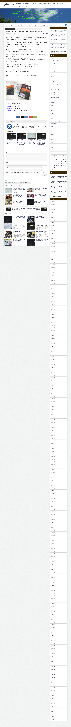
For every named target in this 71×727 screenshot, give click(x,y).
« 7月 (52, 169)
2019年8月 (53, 422)
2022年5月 (53, 335)
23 (51, 165)
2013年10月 (53, 606)
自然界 (52, 144)
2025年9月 (53, 230)
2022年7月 (53, 330)
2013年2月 (53, 624)
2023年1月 (53, 314)
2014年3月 (53, 593)
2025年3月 (53, 246)
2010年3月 (53, 703)
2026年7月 (53, 204)
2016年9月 (53, 514)
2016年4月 (53, 527)
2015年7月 (53, 551)
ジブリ (52, 68)
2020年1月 (53, 409)
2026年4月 (53, 212)
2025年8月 (53, 233)
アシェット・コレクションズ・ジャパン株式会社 (56, 3)
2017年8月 (53, 485)
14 (63, 161)
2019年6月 (53, 427)
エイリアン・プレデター (55, 60)
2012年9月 (53, 637)
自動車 (52, 142)
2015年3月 (53, 561)
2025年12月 (53, 222)
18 (56, 163)
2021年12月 (53, 348)
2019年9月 (53, 419)
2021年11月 (53, 351)
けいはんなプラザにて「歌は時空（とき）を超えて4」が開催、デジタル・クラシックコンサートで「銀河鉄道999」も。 (59, 35)
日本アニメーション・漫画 (55, 115)
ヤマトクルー (15, 182)
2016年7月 (53, 519)
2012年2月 (53, 656)
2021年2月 (53, 375)
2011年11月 (53, 664)
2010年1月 (53, 708)
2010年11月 (53, 682)
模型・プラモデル (54, 123)
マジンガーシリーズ (54, 84)
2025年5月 (53, 241)
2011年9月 (53, 666)
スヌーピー (53, 73)
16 (51, 163)
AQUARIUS (46, 33)
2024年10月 (53, 259)
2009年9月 (53, 719)
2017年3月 (53, 498)
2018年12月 (53, 443)
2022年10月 (53, 322)
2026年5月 (53, 209)
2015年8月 (53, 548)
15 (65, 161)
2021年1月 (53, 377)
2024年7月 (53, 267)
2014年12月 (53, 569)
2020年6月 (53, 396)
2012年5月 (53, 648)
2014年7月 (53, 582)
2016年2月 (53, 532)
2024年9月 (53, 262)
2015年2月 (53, 564)
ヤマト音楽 (53, 92)
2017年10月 (53, 480)
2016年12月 (53, 506)
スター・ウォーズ (54, 71)
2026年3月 (53, 214)
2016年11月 (53, 509)
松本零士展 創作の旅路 (43, 3)
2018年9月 (53, 451)
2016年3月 (53, 530)
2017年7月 (53, 488)
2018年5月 (53, 461)
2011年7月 (53, 669)
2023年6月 (53, 301)
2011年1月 (53, 677)
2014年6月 (53, 585)
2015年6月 (53, 553)
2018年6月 (53, 459)
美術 (52, 139)
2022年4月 (53, 338)
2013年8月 (53, 611)
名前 (7, 162)
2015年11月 (53, 540)
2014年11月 (53, 572)
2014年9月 (53, 577)
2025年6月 (53, 238)
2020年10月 (53, 385)
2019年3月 (53, 435)
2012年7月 (53, 643)
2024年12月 (53, 254)
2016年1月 (53, 535)
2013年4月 (53, 619)
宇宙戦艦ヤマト (10, 106)
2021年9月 (53, 356)
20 (61, 163)
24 (54, 165)
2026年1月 (53, 220)
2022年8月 (53, 327)
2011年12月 (53, 661)
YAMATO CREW (34, 3)
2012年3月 (53, 653)
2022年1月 (53, 346)
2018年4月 (53, 464)
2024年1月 (53, 283)
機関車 (52, 126)
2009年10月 (53, 716)
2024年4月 (53, 275)
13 (61, 161)
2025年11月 (53, 225)
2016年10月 (53, 511)
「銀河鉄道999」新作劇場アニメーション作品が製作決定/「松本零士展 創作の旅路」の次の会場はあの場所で (59, 176)
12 (58, 161)
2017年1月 (53, 503)
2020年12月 (53, 380)
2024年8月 (53, 264)
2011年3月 (53, 674)
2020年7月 (53, 393)
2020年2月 (53, 406)
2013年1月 (53, 627)
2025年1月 (53, 251)
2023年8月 (53, 296)
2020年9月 (53, 388)
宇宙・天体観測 (53, 100)
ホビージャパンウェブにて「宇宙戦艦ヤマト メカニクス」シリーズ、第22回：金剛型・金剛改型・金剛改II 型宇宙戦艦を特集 (59, 46)
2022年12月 (53, 317)
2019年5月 (53, 430)
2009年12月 (53, 711)
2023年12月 (53, 285)
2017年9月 (53, 482)
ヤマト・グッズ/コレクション (10, 28)
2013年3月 (53, 622)
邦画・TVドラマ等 (54, 147)
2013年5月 (53, 616)
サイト (7, 170)
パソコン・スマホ (54, 81)
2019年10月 (53, 417)
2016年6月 (53, 522)
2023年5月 (53, 304)
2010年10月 (53, 685)
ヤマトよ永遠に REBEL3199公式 (21, 6)
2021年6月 (53, 364)
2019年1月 (53, 440)
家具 (52, 105)
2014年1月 (53, 598)
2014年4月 (53, 590)
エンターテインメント (55, 63)
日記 (52, 118)
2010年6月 (53, 695)
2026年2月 (53, 217)
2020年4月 (53, 401)
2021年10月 (53, 354)
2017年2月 (53, 501)
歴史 (52, 131)
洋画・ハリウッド (54, 134)
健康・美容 (53, 94)
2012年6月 (53, 645)
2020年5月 (53, 398)
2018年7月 (53, 456)
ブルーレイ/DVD (8, 182)
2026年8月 (53, 201)
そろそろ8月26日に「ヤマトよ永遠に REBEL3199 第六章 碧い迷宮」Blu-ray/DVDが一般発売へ (58, 51)
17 (54, 163)
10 (54, 161)
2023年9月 (53, 293)
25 (56, 165)
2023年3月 (53, 309)
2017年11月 (53, 477)
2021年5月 (53, 367)
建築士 (52, 110)
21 (63, 163)
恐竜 (52, 113)
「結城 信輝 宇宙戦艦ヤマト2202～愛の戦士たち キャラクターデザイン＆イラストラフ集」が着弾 (58, 41)
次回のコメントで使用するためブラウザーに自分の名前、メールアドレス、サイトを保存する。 (26, 172)
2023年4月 (53, 306)
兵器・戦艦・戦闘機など (55, 97)
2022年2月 (53, 343)
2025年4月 (53, 243)
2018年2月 (53, 469)
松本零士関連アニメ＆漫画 (55, 121)
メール (7, 167)
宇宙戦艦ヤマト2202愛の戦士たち (25, 182)
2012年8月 (53, 640)
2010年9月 (53, 687)
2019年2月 (53, 438)
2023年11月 (53, 288)
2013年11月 (53, 603)
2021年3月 (53, 372)
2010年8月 (53, 690)
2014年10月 (53, 574)
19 (58, 163)
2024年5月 (53, 272)
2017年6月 (53, 490)
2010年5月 (53, 698)
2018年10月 (53, 448)
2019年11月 (53, 414)
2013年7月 (53, 614)
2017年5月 (53, 493)
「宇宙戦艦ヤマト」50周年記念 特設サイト (22, 3)
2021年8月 (53, 359)
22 (65, 163)
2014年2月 (53, 595)
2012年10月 (53, 635)
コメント (8, 152)
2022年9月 (53, 325)
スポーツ (52, 76)
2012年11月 (53, 632)
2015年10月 (53, 543)
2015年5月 (53, 556)
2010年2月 (53, 706)
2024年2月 (53, 280)
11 (56, 161)
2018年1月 (53, 472)
